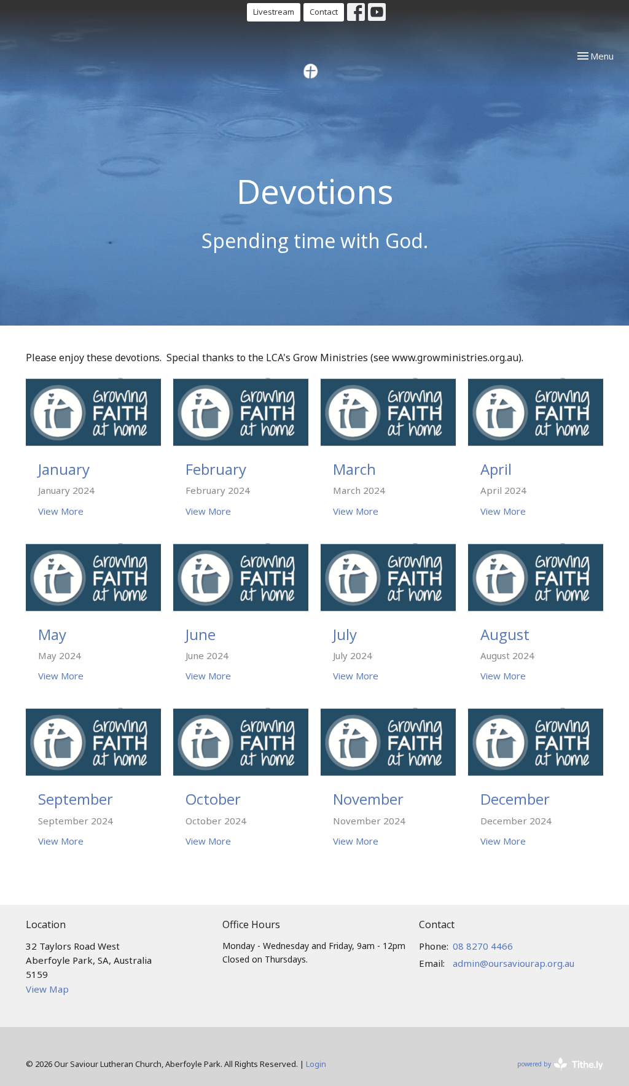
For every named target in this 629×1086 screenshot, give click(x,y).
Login (316, 1063)
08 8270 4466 (483, 946)
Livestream (273, 11)
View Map (47, 989)
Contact (324, 11)
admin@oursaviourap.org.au (513, 963)
